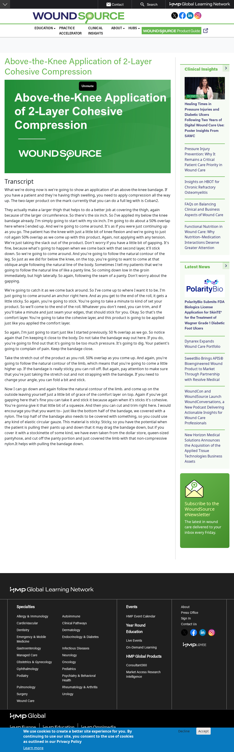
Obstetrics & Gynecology (34, 662)
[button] (5, 4)
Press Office (189, 613)
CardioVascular (27, 623)
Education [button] (44, 28)
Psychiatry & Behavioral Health (79, 678)
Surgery (22, 694)
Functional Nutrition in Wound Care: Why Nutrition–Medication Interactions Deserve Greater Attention (204, 237)
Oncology (69, 662)
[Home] (81, 18)
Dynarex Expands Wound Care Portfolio (202, 344)
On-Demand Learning (141, 647)
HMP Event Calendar (140, 616)
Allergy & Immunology (32, 616)
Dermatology (71, 630)
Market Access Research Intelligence (143, 675)
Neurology (69, 655)
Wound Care (25, 701)
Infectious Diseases (75, 648)
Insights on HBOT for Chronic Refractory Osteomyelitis (202, 187)
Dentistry (23, 630)
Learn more (33, 747)
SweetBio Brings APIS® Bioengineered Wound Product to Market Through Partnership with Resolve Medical (204, 369)
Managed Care (27, 655)
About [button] (116, 28)
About (185, 607)
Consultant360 (136, 665)
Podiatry (22, 676)
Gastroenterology (29, 648)
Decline (184, 731)
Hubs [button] (132, 28)
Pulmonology (26, 687)
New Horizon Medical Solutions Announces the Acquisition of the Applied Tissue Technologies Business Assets (203, 448)
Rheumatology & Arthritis (80, 687)
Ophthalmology (27, 669)
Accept (203, 731)
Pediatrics (69, 669)
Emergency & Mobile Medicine (31, 639)
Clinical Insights (95, 31)
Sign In (186, 618)
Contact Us (189, 624)
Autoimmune (71, 616)
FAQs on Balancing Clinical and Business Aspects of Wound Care (204, 209)
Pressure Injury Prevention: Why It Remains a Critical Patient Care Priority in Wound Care (203, 159)
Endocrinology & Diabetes (80, 637)
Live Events (134, 641)
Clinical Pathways (74, 623)
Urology (67, 694)
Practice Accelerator (70, 31)
